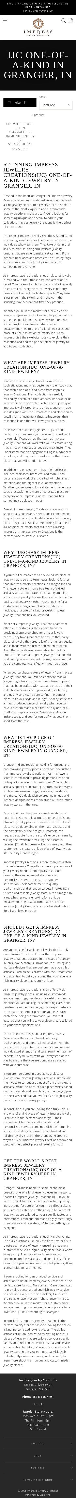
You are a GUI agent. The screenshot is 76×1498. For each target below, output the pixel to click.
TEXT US (37, 1404)
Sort (43, 96)
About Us (38, 1443)
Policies (38, 1467)
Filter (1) (20, 102)
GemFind (45, 1494)
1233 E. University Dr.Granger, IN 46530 (38, 1387)
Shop (38, 1455)
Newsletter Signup (38, 1479)
